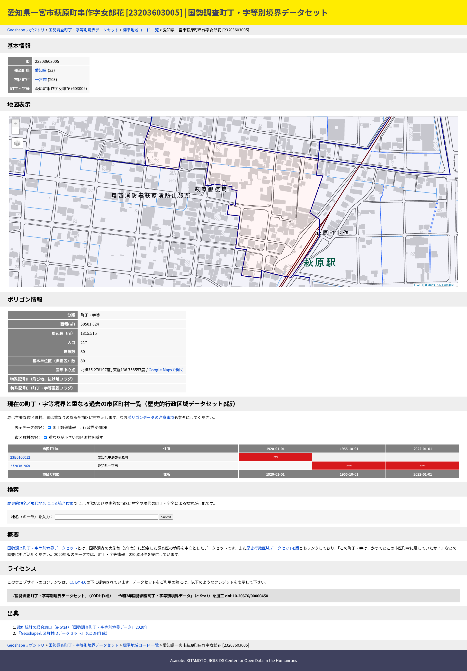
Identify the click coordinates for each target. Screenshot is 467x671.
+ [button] (15, 123)
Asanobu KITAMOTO (188, 660)
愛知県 (41, 70)
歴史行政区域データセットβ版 (272, 548)
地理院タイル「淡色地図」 (441, 285)
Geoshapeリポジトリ (26, 30)
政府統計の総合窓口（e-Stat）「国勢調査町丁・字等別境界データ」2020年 (82, 627)
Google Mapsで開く (166, 369)
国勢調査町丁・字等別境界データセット (84, 30)
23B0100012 (20, 457)
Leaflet (418, 285)
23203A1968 (20, 465)
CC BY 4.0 (78, 582)
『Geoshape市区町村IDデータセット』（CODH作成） (63, 633)
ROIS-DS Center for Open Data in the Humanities (253, 660)
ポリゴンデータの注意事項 (150, 417)
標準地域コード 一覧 (141, 30)
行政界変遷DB (95, 427)
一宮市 (41, 79)
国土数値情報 (64, 427)
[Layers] (17, 143)
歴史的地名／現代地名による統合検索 (40, 503)
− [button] (15, 130)
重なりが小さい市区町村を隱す (75, 437)
